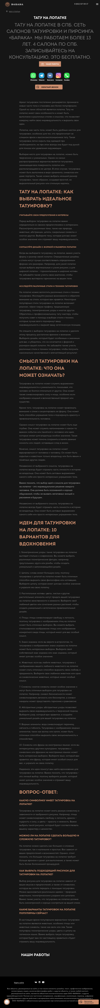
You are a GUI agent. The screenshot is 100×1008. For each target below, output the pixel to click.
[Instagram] (58, 75)
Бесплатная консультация (89, 1002)
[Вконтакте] (50, 75)
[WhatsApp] (33, 75)
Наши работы (52, 64)
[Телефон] (67, 75)
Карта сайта (19, 983)
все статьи (14, 11)
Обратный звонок (49, 87)
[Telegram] (41, 75)
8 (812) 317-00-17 (81, 4)
